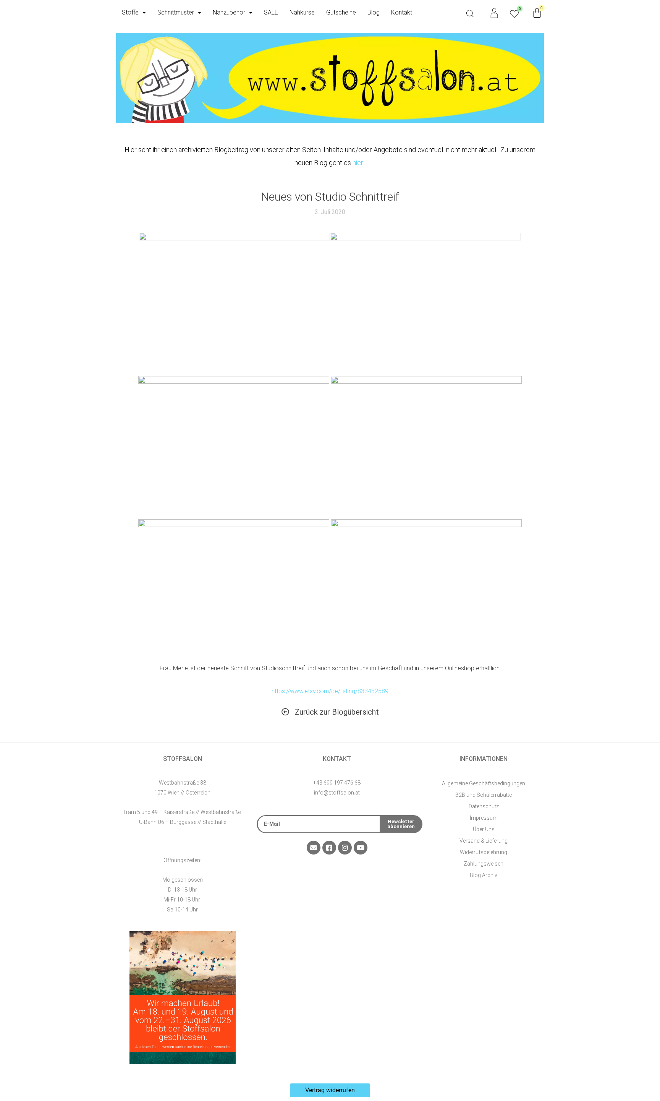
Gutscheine (341, 12)
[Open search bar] (470, 14)
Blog (373, 12)
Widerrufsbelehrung (483, 852)
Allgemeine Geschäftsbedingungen (483, 783)
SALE (271, 12)
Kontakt (401, 12)
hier (358, 163)
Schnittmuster (175, 12)
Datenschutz (484, 806)
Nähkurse (302, 12)
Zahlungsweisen (483, 864)
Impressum (484, 818)
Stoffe (130, 12)
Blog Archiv (483, 875)
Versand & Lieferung (483, 841)
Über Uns (484, 829)
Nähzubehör (229, 12)
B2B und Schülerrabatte (483, 795)
